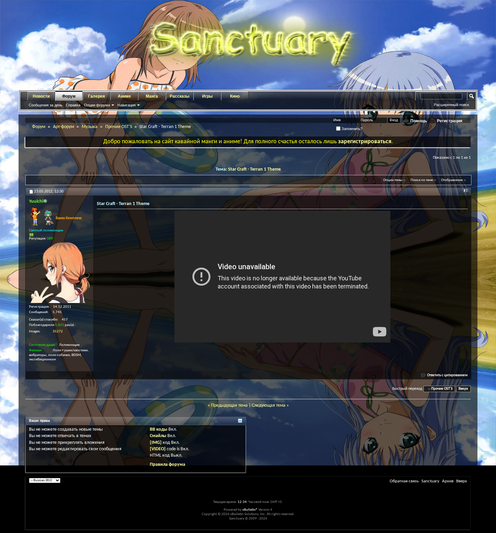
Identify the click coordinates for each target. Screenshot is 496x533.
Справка (73, 105)
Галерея (96, 96)
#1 (466, 191)
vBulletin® (250, 510)
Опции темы (392, 180)
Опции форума (97, 105)
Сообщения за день (45, 105)
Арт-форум (63, 126)
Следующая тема (268, 405)
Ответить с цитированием (447, 375)
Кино (235, 96)
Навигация (126, 105)
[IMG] (156, 442)
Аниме (124, 96)
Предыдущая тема (229, 405)
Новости (41, 96)
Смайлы (158, 435)
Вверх (463, 389)
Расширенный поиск (451, 105)
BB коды (158, 429)
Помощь (418, 121)
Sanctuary (430, 481)
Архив (447, 481)
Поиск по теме (422, 180)
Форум (69, 96)
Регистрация (449, 121)
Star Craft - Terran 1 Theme (254, 169)
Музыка (90, 126)
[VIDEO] (158, 449)
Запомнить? (351, 129)
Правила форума (167, 464)
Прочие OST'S (118, 126)
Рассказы (179, 96)
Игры (207, 96)
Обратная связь (404, 481)
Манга (152, 96)
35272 (58, 331)
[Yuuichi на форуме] (59, 272)
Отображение (452, 180)
